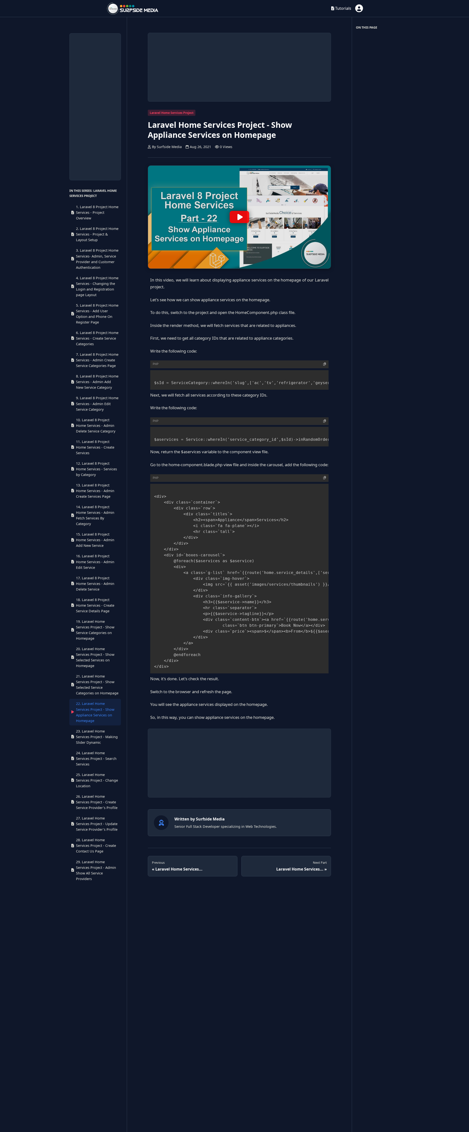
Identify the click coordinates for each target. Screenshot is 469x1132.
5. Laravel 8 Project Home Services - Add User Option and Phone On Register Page (97, 313)
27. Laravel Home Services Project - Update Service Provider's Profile (96, 824)
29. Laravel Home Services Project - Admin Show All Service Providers (96, 870)
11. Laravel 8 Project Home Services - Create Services (95, 447)
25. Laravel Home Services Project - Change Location (97, 780)
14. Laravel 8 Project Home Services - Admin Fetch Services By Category (95, 515)
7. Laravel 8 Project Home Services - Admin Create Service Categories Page (97, 360)
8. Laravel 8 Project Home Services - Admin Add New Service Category (97, 382)
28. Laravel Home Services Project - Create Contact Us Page (96, 845)
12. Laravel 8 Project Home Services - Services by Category (96, 469)
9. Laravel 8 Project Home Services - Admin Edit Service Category (97, 403)
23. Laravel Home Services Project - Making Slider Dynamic (97, 736)
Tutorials (342, 8)
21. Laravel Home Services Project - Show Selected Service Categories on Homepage (97, 684)
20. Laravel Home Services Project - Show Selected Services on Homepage (95, 657)
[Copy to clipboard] (324, 364)
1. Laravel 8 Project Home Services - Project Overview (97, 212)
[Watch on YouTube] (239, 217)
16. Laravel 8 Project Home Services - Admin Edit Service (95, 562)
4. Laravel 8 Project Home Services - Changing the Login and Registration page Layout (97, 286)
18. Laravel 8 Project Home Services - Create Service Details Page (95, 605)
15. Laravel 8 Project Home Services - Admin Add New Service (95, 540)
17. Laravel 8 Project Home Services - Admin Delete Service (95, 583)
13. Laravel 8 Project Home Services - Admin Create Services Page (95, 491)
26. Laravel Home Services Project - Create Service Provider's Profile (96, 802)
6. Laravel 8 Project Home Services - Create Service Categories (97, 338)
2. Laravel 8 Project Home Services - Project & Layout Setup (97, 234)
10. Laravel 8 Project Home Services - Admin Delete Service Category (95, 425)
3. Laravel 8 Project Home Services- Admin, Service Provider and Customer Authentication (97, 259)
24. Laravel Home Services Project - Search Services (96, 758)
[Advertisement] (95, 106)
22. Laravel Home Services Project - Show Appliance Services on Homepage (95, 712)
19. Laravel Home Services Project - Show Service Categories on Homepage (95, 630)
